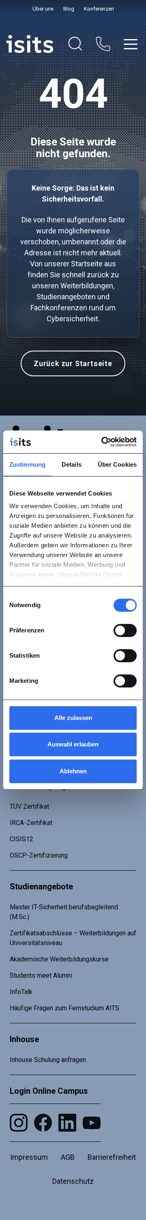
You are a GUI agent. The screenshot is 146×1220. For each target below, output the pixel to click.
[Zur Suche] (75, 44)
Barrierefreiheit (112, 1157)
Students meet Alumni (41, 975)
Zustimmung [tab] (27, 464)
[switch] (125, 630)
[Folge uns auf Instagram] (19, 1123)
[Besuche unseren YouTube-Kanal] (92, 1123)
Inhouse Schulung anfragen (48, 1060)
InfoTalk (21, 992)
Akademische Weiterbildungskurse (59, 959)
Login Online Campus (49, 1091)
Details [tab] (72, 464)
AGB (68, 1157)
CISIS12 (21, 839)
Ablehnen (73, 771)
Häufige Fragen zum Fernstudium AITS (64, 1008)
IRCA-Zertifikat (31, 823)
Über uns (43, 9)
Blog (68, 9)
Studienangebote (41, 886)
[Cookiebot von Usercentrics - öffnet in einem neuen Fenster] (103, 442)
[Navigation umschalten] (131, 44)
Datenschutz (73, 1181)
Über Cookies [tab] (117, 464)
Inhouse (24, 1039)
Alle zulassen (73, 717)
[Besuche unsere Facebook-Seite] (43, 1123)
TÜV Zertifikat (29, 806)
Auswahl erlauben (73, 744)
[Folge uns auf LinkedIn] (67, 1123)
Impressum (29, 1157)
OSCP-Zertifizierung (39, 855)
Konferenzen (99, 9)
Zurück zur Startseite (73, 363)
